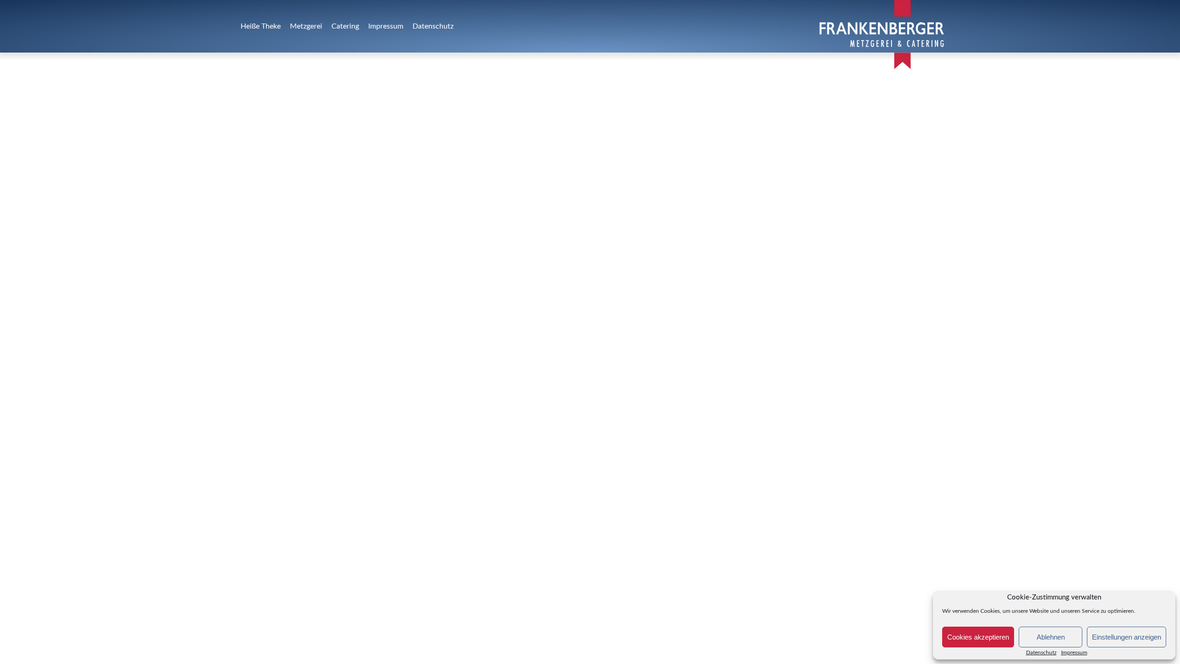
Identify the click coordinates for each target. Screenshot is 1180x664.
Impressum (385, 26)
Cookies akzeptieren (978, 637)
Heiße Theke (261, 26)
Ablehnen (1051, 637)
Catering (345, 26)
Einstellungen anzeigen (1126, 637)
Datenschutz (1041, 652)
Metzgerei (306, 26)
